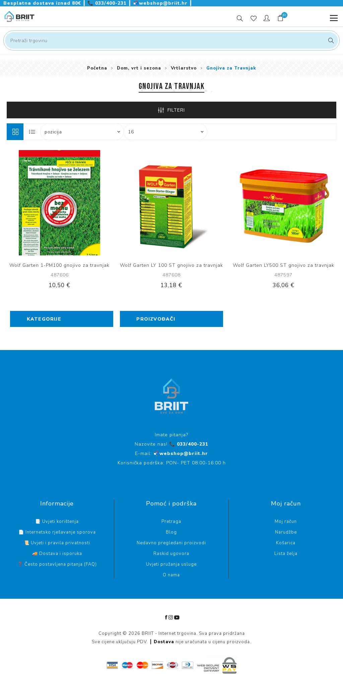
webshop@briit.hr (161, 3)
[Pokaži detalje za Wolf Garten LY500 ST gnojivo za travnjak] (283, 202)
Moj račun (286, 522)
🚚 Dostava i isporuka (57, 554)
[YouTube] (177, 617)
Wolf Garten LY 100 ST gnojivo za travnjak (171, 265)
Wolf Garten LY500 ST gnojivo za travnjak (283, 265)
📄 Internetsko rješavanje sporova (57, 532)
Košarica (285, 543)
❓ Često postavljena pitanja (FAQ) (57, 564)
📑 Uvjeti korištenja (57, 522)
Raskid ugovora (171, 554)
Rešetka (15, 131)
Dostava (164, 642)
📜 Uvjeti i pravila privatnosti (57, 543)
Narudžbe (286, 532)
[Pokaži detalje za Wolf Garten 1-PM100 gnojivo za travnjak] (59, 202)
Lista (32, 131)
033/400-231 (107, 3)
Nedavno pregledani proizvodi (171, 543)
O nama (171, 575)
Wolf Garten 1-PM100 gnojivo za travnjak (59, 265)
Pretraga (330, 40)
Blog (171, 532)
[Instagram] (170, 617)
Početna (97, 68)
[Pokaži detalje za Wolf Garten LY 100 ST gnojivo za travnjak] (171, 202)
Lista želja (285, 554)
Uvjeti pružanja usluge (171, 564)
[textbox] (171, 40)
